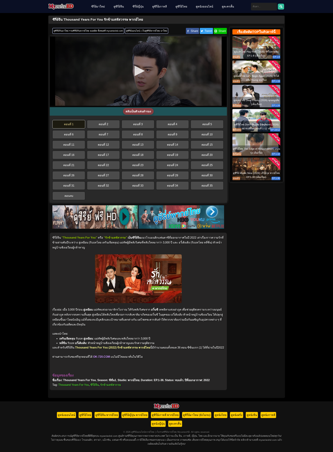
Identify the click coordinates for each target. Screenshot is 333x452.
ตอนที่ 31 (68, 185)
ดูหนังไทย (221, 415)
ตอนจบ (69, 195)
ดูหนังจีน (252, 415)
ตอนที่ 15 (207, 144)
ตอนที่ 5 (207, 124)
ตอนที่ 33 (137, 185)
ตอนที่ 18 (137, 154)
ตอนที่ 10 (207, 134)
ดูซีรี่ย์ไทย (181, 6)
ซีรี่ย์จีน (94, 384)
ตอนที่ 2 (103, 124)
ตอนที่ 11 (68, 144)
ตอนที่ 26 (68, 175)
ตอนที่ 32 (103, 185)
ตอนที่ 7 (103, 134)
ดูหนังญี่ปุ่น (158, 423)
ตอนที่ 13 (137, 144)
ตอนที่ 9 (172, 134)
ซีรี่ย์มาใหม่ (98, 6)
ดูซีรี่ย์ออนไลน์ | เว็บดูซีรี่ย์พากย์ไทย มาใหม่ (146, 30)
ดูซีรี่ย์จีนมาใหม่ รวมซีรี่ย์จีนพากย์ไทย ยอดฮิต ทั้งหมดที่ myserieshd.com (88, 30)
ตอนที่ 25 (207, 165)
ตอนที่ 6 (69, 134)
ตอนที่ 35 (207, 185)
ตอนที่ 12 (103, 144)
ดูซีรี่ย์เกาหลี (159, 6)
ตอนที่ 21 (68, 165)
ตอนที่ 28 (137, 175)
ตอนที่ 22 (103, 165)
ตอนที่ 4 (172, 124)
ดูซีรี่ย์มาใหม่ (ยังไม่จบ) (196, 415)
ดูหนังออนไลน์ (204, 6)
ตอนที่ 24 (172, 165)
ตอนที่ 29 (172, 175)
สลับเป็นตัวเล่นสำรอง (138, 111)
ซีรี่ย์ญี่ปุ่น (138, 6)
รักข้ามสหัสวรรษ (110, 384)
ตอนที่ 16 (68, 154)
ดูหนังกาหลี (268, 415)
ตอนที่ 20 (207, 154)
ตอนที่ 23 (137, 165)
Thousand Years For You (73, 384)
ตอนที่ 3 (138, 124)
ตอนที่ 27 (103, 175)
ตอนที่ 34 (172, 185)
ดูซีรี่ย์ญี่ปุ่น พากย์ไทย (134, 415)
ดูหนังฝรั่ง (236, 415)
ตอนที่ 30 (207, 175)
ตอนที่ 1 (69, 124)
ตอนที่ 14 (172, 144)
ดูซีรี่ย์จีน (119, 6)
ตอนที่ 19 (172, 154)
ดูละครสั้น (228, 6)
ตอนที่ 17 (103, 154)
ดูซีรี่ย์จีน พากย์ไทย (106, 415)
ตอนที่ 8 (138, 134)
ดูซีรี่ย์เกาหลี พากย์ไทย (165, 415)
